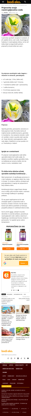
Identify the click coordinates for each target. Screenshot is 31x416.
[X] (16, 289)
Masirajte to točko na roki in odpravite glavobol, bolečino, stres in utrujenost (8, 301)
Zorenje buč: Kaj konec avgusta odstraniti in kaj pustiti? (15, 394)
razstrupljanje (9, 294)
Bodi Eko (6, 12)
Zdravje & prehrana (8, 5)
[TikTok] (21, 358)
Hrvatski (14, 362)
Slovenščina (7, 362)
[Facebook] (11, 289)
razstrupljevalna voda (18, 294)
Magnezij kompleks (7, 244)
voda (25, 294)
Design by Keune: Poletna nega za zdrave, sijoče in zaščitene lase (21, 317)
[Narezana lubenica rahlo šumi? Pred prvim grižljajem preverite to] (8, 331)
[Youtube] (18, 289)
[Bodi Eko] (6, 281)
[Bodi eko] (14, 1)
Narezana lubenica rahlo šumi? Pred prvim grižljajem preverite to (7, 340)
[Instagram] (13, 289)
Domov (3, 5)
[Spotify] (18, 358)
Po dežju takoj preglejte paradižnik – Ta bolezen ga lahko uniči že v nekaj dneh (14, 404)
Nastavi (23, 263)
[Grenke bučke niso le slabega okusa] (22, 331)
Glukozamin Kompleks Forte (22, 245)
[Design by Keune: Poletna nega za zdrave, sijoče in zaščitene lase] (22, 309)
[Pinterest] (14, 358)
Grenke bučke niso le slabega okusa (22, 338)
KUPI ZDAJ (8, 248)
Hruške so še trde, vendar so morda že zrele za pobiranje (13, 390)
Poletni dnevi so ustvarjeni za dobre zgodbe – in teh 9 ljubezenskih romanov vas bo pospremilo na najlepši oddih (8, 320)
